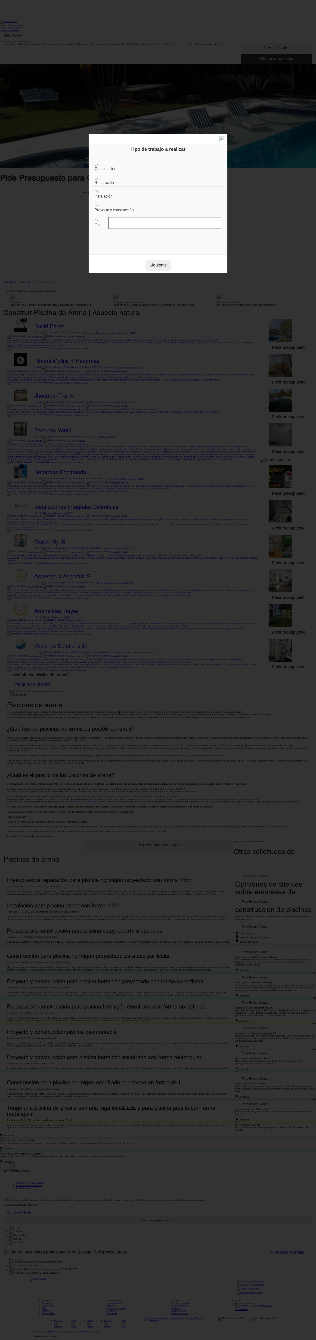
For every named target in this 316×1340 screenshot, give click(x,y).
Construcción (105, 169)
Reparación (104, 183)
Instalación (103, 196)
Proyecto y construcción (114, 210)
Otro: (98, 225)
